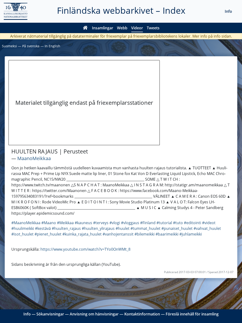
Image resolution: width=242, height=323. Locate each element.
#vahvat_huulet (207, 228)
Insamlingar (102, 28)
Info (228, 11)
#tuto (178, 222)
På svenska (30, 46)
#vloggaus (130, 222)
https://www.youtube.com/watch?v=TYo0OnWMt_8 (85, 249)
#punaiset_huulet (177, 228)
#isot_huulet (22, 234)
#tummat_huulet (145, 228)
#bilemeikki (144, 234)
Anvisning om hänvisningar (94, 314)
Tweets (153, 28)
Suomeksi (9, 46)
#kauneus (83, 222)
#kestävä (43, 228)
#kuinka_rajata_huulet (82, 234)
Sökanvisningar (50, 314)
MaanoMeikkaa (34, 158)
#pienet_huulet (48, 234)
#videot (209, 222)
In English (52, 46)
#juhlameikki (190, 234)
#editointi (192, 222)
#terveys (100, 222)
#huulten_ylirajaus (98, 228)
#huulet (123, 228)
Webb (122, 28)
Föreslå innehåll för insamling (192, 314)
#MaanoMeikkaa (25, 222)
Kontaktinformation (142, 314)
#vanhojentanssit (118, 234)
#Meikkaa (65, 222)
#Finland (148, 222)
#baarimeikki (167, 234)
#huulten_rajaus (66, 228)
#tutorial (164, 222)
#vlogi (114, 222)
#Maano (48, 222)
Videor (137, 28)
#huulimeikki (22, 228)
